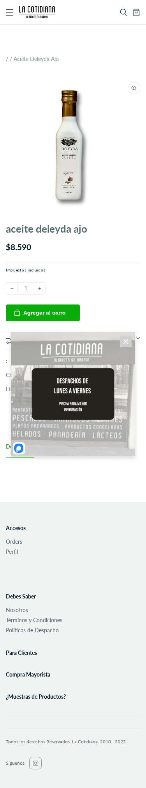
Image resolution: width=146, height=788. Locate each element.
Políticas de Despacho (32, 630)
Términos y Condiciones (34, 620)
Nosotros (17, 610)
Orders (14, 541)
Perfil (12, 551)
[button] (124, 12)
